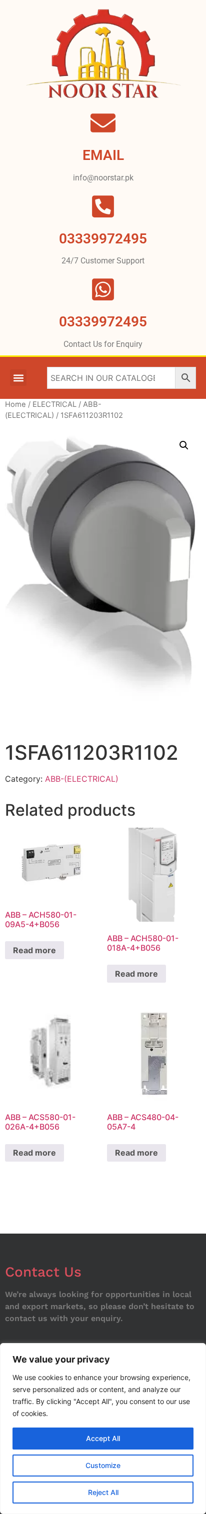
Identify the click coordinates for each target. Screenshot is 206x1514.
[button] (18, 377)
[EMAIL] (103, 122)
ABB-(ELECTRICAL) (81, 779)
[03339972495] (103, 289)
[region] (103, 1428)
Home (15, 404)
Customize (103, 1465)
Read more (34, 950)
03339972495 (103, 321)
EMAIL (103, 155)
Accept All (103, 1438)
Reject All (103, 1492)
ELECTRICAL (54, 404)
